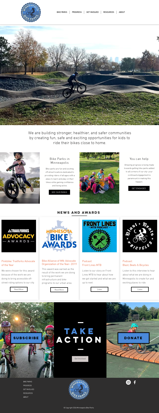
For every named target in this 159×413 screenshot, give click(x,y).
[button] (26, 338)
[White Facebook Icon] (134, 382)
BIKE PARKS (27, 382)
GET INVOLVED (28, 389)
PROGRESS (27, 386)
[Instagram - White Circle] (128, 382)
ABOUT (25, 397)
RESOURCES (28, 393)
